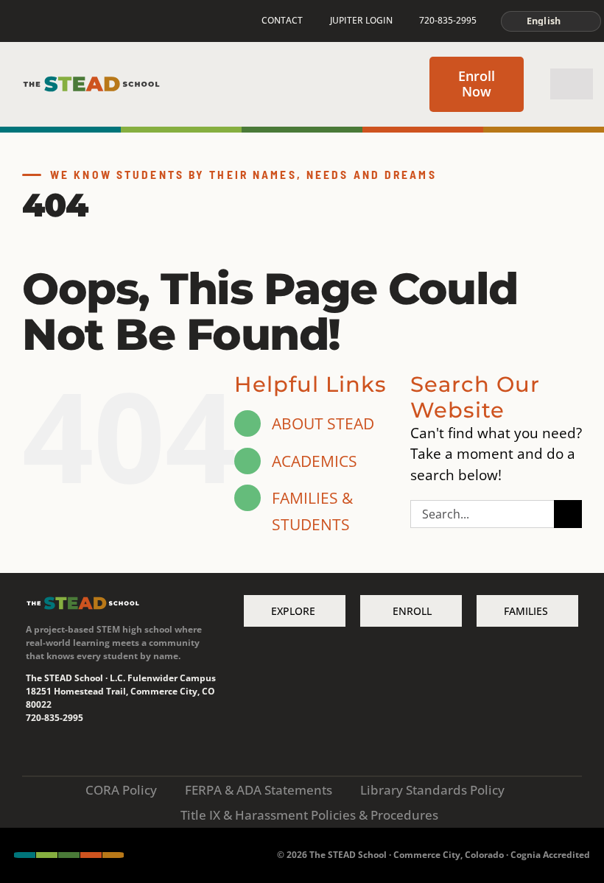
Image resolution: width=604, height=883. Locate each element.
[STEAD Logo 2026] (91, 81)
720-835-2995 (54, 717)
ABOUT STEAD (323, 423)
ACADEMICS (314, 460)
